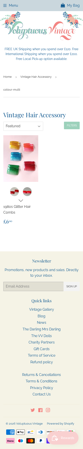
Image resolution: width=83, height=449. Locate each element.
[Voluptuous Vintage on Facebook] (40, 411)
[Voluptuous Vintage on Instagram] (48, 411)
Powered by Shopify (60, 423)
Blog (41, 316)
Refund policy (41, 362)
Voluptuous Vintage (29, 423)
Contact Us (42, 394)
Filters (72, 125)
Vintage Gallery (41, 309)
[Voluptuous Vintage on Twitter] (33, 411)
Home (7, 76)
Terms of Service (41, 355)
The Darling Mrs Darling (42, 329)
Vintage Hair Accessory (36, 76)
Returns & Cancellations (41, 375)
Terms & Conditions (41, 381)
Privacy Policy (41, 388)
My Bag (73, 5)
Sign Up (71, 286)
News (41, 322)
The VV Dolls (41, 336)
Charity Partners (42, 342)
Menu (13, 5)
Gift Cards (42, 349)
